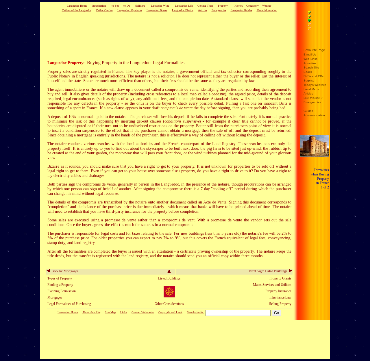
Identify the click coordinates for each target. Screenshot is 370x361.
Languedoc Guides (241, 10)
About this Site (91, 312)
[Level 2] (316, 17)
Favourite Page (314, 50)
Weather (266, 5)
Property (223, 5)
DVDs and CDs (313, 76)
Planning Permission (61, 291)
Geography (252, 5)
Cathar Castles (104, 10)
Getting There (205, 5)
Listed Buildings (169, 278)
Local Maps (311, 89)
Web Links (310, 58)
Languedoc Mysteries (129, 10)
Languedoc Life (184, 5)
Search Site (311, 67)
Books (308, 71)
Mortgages (54, 297)
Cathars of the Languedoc (76, 10)
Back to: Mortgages (64, 271)
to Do (126, 5)
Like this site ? (313, 97)
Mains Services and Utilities (272, 285)
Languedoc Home (77, 5)
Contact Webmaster (143, 312)
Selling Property (280, 304)
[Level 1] (316, 13)
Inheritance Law (280, 297)
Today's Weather (315, 84)
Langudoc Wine (160, 5)
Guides (308, 110)
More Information (267, 10)
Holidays (140, 5)
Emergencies (219, 10)
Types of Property (59, 278)
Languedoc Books (157, 10)
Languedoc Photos (182, 10)
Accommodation (314, 115)
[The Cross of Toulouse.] (169, 296)
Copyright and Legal (170, 312)
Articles (202, 10)
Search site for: (195, 312)
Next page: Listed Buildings (269, 271)
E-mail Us (310, 54)
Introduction (99, 5)
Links (123, 312)
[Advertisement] (160, 36)
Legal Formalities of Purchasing (69, 304)
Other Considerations (169, 304)
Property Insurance (278, 291)
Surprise (309, 80)
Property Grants (280, 278)
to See (115, 5)
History (239, 5)
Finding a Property (60, 285)
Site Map (110, 312)
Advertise (310, 63)
